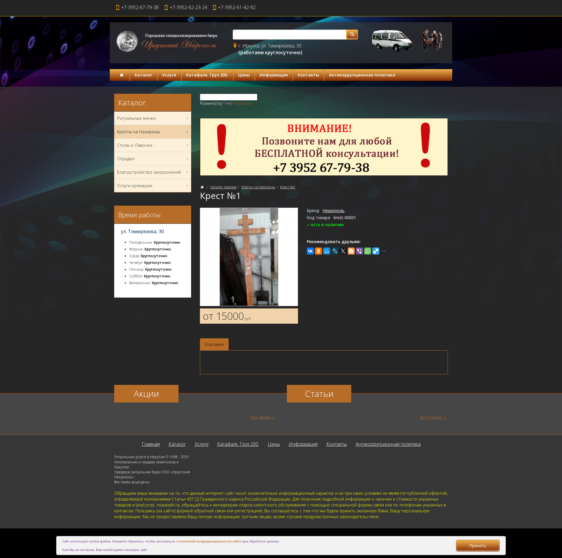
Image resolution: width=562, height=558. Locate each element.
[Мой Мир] (326, 251)
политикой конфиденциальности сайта (209, 541)
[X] (343, 251)
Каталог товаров (223, 187)
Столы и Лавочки (134, 145)
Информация (274, 75)
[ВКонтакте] (310, 251)
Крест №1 (288, 187)
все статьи (430, 417)
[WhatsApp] (367, 251)
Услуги (169, 75)
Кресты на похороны (258, 187)
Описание (214, 344)
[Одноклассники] (318, 251)
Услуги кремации (134, 185)
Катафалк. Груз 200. (207, 75)
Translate (242, 103)
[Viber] (359, 251)
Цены (244, 75)
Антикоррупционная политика (362, 75)
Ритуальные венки (136, 118)
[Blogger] (351, 251)
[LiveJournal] (334, 251)
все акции (260, 417)
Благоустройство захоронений (149, 172)
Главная (151, 444)
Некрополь (334, 210)
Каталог (143, 75)
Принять (477, 545)
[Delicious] (375, 251)
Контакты (308, 75)
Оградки (125, 158)
